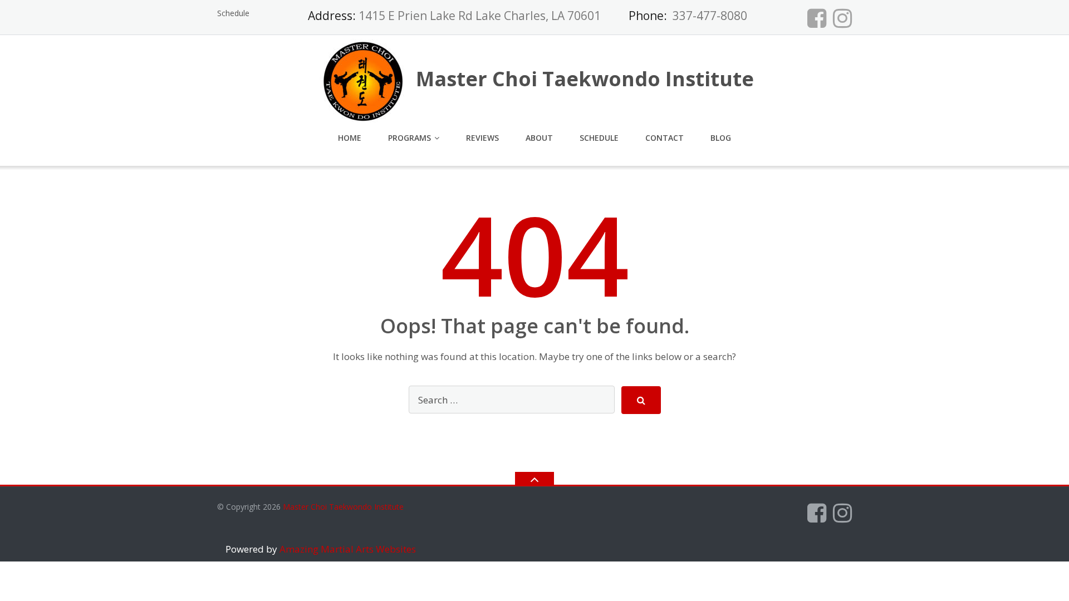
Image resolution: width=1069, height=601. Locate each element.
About (539, 137)
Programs (409, 137)
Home (349, 137)
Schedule (233, 13)
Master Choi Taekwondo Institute (343, 506)
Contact (664, 137)
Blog (720, 137)
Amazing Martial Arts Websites (346, 549)
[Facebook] (816, 18)
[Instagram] (842, 18)
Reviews (482, 137)
